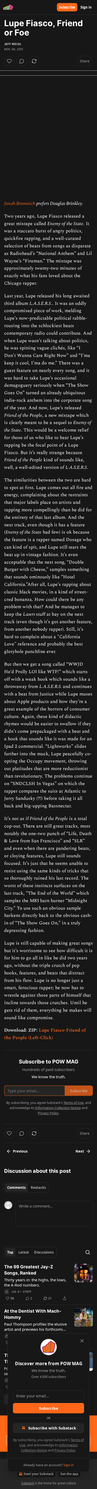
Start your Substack (39, 1474)
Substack (27, 1483)
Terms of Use (74, 1102)
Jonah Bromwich (19, 203)
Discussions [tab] (44, 1252)
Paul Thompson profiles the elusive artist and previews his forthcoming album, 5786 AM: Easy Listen (36, 1326)
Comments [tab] (16, 1187)
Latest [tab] (23, 1252)
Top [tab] (10, 1252)
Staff (27, 1291)
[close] (82, 1341)
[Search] (88, 1252)
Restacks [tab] (38, 1187)
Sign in (86, 7)
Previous (20, 1151)
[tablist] (26, 1187)
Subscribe (67, 7)
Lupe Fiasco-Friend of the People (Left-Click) (45, 1034)
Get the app (69, 1474)
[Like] (9, 61)
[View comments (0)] (22, 61)
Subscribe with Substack (52, 1427)
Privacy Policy (65, 1450)
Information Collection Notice (58, 1107)
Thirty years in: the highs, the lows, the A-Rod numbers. (35, 1282)
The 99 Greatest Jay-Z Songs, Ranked (28, 1270)
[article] (48, 1282)
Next (80, 1151)
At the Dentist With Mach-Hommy (32, 1314)
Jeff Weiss (12, 44)
